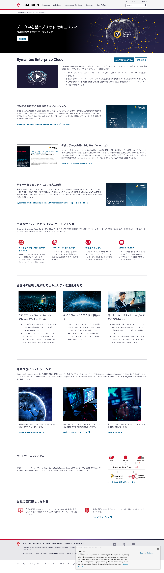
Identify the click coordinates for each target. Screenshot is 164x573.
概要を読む (23, 39)
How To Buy (79, 543)
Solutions (37, 543)
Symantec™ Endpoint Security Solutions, (37, 564)
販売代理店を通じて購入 (124, 60)
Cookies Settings (146, 553)
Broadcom (28, 5)
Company (68, 543)
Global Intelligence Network (31, 432)
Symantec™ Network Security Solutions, (67, 564)
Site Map (44, 553)
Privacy (36, 553)
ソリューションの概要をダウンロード (76, 163)
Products (27, 543)
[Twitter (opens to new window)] (124, 544)
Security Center (115, 432)
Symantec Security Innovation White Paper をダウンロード (43, 124)
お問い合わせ (141, 60)
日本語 (143, 2)
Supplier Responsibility (57, 553)
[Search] (145, 5)
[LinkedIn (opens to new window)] (115, 544)
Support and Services (52, 543)
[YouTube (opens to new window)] (133, 544)
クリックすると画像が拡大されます (120, 482)
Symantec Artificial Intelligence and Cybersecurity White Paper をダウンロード (53, 203)
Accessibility (27, 553)
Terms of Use (72, 553)
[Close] (158, 549)
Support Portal (131, 2)
